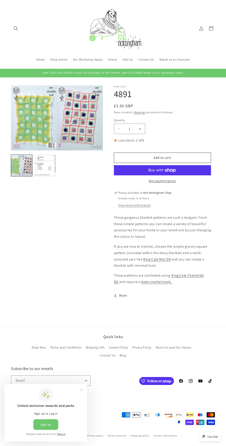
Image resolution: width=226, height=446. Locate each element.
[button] (16, 28)
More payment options (162, 180)
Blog (123, 355)
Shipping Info (95, 347)
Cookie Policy (118, 347)
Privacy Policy (141, 347)
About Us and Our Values (173, 347)
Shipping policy (140, 435)
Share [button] (123, 295)
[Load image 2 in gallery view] (45, 165)
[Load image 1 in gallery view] (21, 165)
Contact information (165, 435)
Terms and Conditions (65, 347)
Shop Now (39, 347)
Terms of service (117, 435)
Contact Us (107, 355)
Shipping (139, 112)
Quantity (119, 120)
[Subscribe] (85, 380)
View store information (134, 205)
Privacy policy (95, 435)
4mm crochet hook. (157, 281)
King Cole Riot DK (157, 259)
